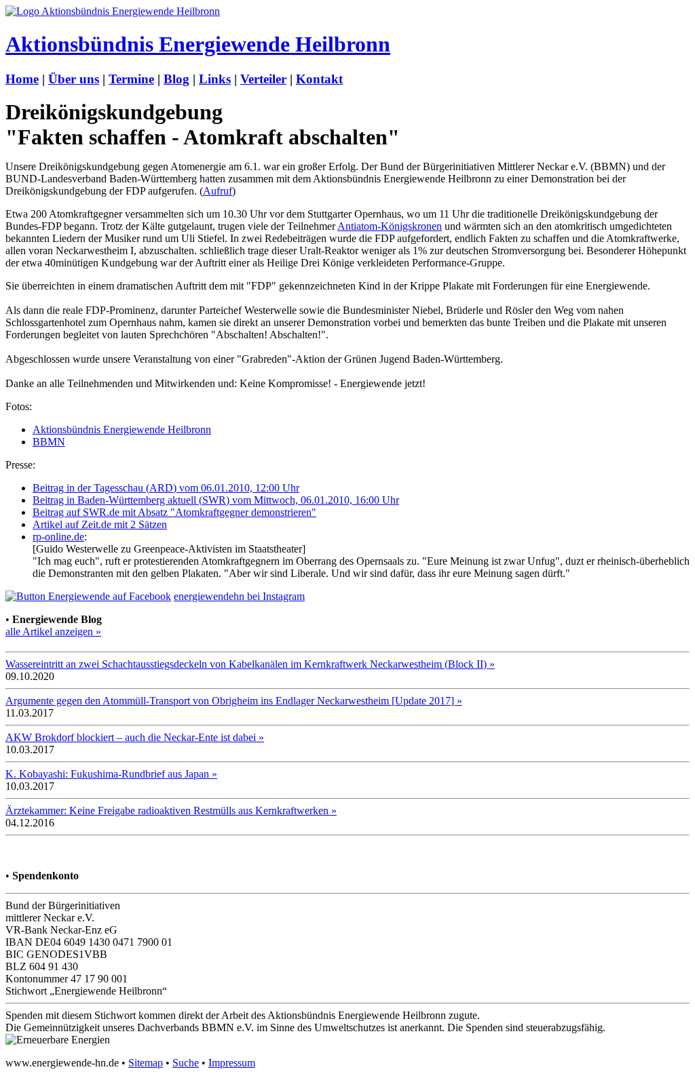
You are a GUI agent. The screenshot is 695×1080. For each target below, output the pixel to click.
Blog (176, 79)
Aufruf (217, 191)
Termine (131, 79)
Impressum (231, 1062)
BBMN (49, 441)
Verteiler (263, 79)
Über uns (73, 79)
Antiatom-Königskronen (389, 226)
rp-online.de (58, 536)
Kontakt (319, 79)
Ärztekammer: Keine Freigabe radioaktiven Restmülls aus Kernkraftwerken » (171, 810)
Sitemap (145, 1062)
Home (22, 79)
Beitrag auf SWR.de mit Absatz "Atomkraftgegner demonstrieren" (174, 512)
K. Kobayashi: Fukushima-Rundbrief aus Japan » (111, 774)
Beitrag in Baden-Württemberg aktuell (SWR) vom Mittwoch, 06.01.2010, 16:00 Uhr (216, 500)
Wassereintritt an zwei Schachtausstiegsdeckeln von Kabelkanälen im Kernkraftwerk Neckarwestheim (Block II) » (250, 664)
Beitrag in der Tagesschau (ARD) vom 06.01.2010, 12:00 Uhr (166, 488)
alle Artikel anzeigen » (53, 631)
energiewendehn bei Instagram (239, 596)
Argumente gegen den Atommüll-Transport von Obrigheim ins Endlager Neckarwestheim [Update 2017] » (233, 700)
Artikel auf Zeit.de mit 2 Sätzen (100, 524)
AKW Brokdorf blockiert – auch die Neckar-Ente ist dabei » (134, 737)
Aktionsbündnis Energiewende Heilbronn (197, 44)
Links (215, 79)
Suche (185, 1062)
